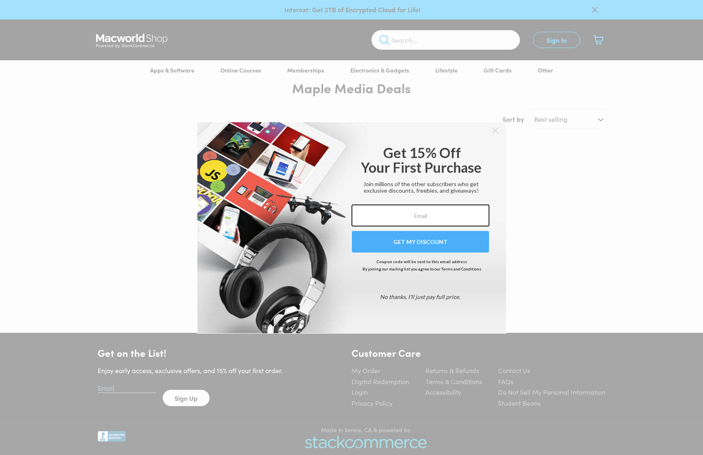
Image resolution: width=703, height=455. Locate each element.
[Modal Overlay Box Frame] (352, 228)
